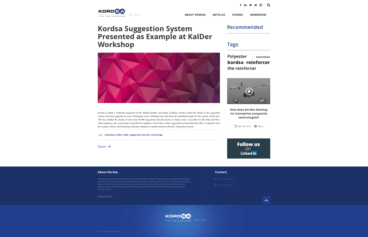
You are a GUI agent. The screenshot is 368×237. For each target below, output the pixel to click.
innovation (263, 57)
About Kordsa (195, 14)
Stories (237, 14)
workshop (110, 134)
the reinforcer (241, 68)
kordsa (235, 62)
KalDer (119, 134)
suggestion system (139, 134)
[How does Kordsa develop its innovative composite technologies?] (248, 91)
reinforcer (258, 62)
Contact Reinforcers (225, 179)
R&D (126, 134)
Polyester (237, 56)
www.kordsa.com (105, 196)
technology (157, 134)
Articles (219, 14)
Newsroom (258, 14)
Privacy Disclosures (225, 185)
